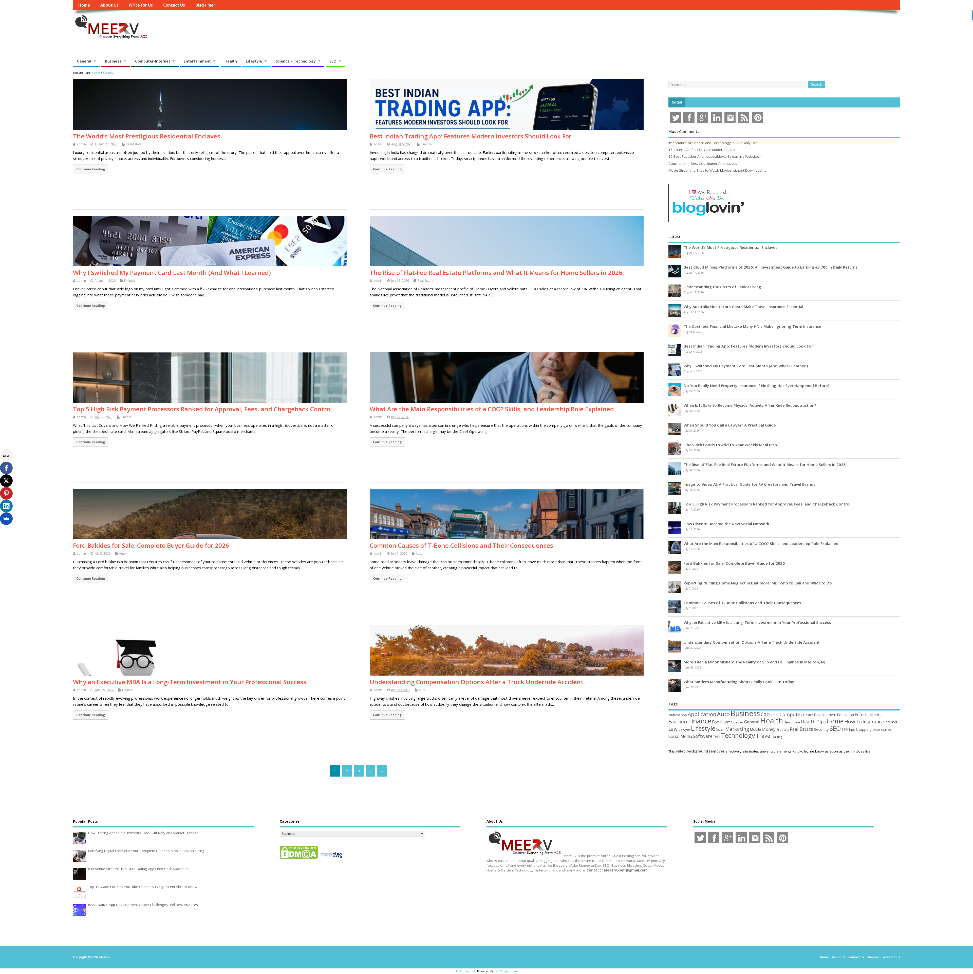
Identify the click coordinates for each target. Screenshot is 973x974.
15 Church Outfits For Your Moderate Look (702, 149)
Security (821, 729)
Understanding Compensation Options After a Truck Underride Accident (476, 682)
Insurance (873, 722)
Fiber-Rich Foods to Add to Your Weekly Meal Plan (730, 444)
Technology (738, 735)
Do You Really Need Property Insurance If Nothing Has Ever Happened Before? (757, 385)
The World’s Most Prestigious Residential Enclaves (146, 136)
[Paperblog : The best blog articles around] (331, 859)
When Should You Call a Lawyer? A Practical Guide (730, 425)
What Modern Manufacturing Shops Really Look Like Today (739, 681)
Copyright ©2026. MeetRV (91, 957)
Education (845, 714)
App (684, 715)
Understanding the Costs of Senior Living (722, 286)
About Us (109, 5)
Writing (777, 737)
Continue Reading (90, 169)
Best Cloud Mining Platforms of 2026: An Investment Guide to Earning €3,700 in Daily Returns (770, 267)
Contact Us (174, 5)
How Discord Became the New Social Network (726, 523)
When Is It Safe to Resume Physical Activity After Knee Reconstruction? (750, 405)
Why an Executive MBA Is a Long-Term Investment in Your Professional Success (189, 682)
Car (765, 714)
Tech (716, 737)
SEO (332, 61)
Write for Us (141, 5)
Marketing (737, 729)
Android (674, 715)
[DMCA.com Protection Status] (299, 859)
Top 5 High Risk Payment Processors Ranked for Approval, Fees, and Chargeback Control (202, 409)
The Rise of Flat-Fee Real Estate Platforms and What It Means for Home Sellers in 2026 (496, 272)
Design (808, 715)
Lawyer (684, 729)
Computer (790, 714)
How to (853, 721)
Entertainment (197, 61)
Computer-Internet (152, 61)
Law (673, 728)
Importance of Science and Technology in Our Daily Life (712, 142)
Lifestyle (254, 61)
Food (717, 722)
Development (825, 714)
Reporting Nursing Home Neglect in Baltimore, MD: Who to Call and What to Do (758, 582)
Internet (891, 722)
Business (113, 61)
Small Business (881, 730)
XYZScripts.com (506, 971)
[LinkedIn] (6, 506)
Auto (122, 553)
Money (769, 729)
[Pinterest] (6, 493)
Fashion (677, 721)
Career (774, 715)
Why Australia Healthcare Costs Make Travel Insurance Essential (743, 306)
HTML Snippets (466, 971)
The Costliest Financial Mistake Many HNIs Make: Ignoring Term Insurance (752, 326)
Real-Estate (134, 144)
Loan (720, 729)
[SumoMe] (6, 518)
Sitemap (873, 957)
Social (677, 102)
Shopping (864, 729)
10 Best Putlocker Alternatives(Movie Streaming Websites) (714, 156)
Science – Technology (296, 61)
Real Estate (801, 729)
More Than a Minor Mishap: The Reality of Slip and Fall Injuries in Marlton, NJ (754, 661)
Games (738, 722)
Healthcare (792, 722)
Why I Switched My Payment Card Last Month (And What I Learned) (172, 272)
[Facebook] (6, 468)
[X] (6, 480)
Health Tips (813, 722)
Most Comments (683, 131)
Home (84, 5)
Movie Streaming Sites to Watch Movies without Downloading (717, 170)
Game (728, 722)
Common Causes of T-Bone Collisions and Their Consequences (461, 545)
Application (702, 714)
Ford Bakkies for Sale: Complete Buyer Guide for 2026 (151, 545)
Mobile (755, 729)
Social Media (680, 736)
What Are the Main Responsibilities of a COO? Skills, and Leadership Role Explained (492, 409)
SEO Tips (848, 729)
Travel (764, 735)
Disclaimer (205, 5)
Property (782, 729)
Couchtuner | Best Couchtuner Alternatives (702, 163)
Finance (426, 144)
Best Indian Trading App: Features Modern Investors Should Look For (470, 136)
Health (230, 61)
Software (703, 736)
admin (81, 144)
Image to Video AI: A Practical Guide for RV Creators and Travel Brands (749, 484)
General (84, 61)
